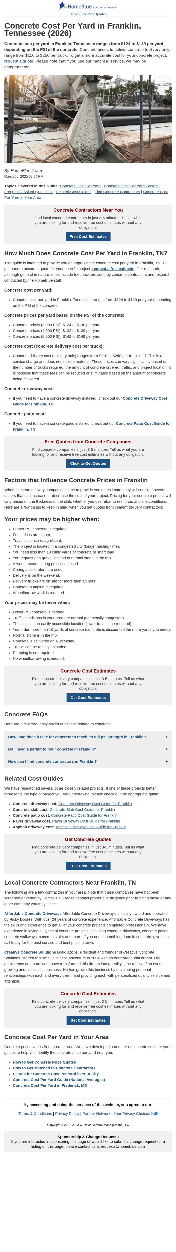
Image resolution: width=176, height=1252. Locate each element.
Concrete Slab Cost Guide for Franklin (82, 809)
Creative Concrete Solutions (30, 952)
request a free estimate (113, 269)
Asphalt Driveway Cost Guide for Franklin (91, 827)
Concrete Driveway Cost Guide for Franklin (95, 804)
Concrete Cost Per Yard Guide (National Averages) (59, 1080)
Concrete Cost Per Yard (80, 186)
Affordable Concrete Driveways (33, 913)
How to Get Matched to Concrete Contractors (54, 1068)
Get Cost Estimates (88, 698)
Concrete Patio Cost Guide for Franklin (84, 815)
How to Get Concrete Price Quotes (44, 1062)
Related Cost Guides (73, 192)
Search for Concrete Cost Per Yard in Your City (56, 1074)
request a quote (18, 61)
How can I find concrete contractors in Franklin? (52, 761)
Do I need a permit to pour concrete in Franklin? (52, 749)
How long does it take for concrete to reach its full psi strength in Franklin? (77, 737)
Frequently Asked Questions (28, 192)
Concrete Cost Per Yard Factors (131, 186)
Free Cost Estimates (88, 236)
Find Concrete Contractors (117, 192)
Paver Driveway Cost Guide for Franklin (86, 821)
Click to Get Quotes (88, 463)
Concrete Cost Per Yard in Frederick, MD (50, 1085)
